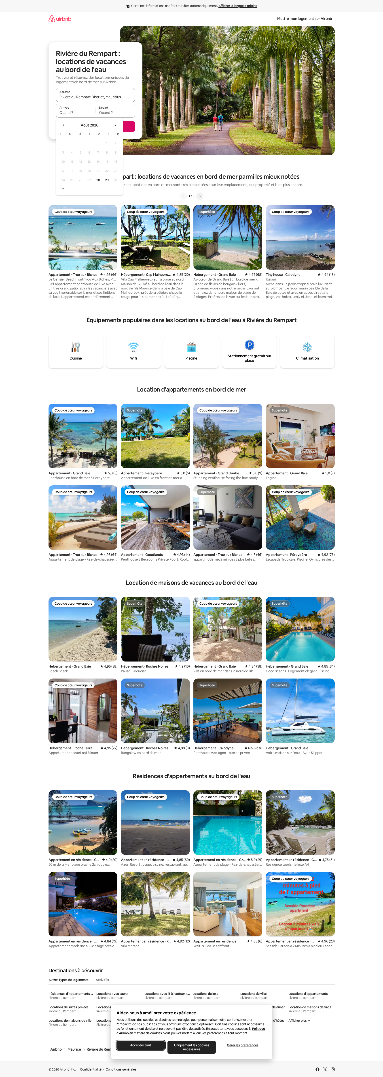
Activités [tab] (102, 980)
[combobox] (95, 97)
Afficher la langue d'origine (237, 6)
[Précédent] (183, 196)
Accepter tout (140, 1045)
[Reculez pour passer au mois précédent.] (63, 125)
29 (107, 180)
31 (63, 189)
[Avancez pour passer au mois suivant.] (115, 125)
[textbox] (75, 112)
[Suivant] (199, 196)
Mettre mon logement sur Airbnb (304, 18)
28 (98, 180)
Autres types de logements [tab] (69, 980)
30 (115, 180)
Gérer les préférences (242, 1045)
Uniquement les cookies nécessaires (191, 1047)
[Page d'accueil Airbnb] (60, 19)
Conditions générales (121, 1069)
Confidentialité (91, 1069)
